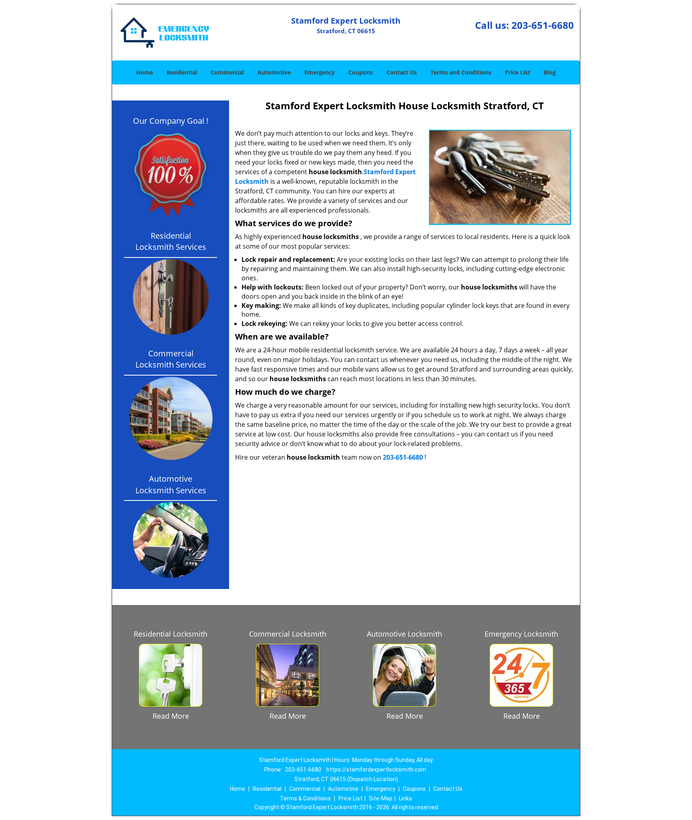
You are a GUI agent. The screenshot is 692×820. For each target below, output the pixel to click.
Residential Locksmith (170, 634)
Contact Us (401, 72)
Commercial (227, 72)
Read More (171, 716)
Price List (517, 72)
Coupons (360, 72)
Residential (182, 72)
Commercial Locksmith (287, 634)
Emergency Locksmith (521, 634)
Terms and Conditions (460, 72)
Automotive (274, 72)
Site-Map (380, 798)
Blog (550, 72)
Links (405, 798)
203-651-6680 (542, 25)
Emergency (319, 72)
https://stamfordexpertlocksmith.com (376, 769)
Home (144, 72)
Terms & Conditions (305, 798)
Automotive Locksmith (404, 634)
